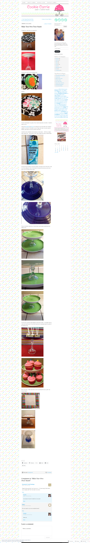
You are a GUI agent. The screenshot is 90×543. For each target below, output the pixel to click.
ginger (23, 504)
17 (63, 148)
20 (55, 150)
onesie (61, 106)
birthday (56, 90)
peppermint (61, 107)
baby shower (61, 89)
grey (63, 102)
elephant (61, 99)
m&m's (58, 105)
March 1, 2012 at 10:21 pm (26, 485)
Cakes (56, 61)
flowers (63, 99)
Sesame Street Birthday (59, 85)
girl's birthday (64, 101)
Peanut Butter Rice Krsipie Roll (60, 75)
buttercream (62, 93)
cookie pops (63, 98)
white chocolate (57, 117)
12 (67, 147)
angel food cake (56, 89)
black (65, 90)
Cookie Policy (21, 541)
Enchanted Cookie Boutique (28, 484)
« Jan (55, 152)
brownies (56, 93)
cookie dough (65, 97)
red (62, 110)
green (60, 102)
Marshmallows (58, 67)
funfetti (66, 99)
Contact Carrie (51, 2)
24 (63, 150)
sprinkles (63, 111)
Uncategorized (30, 472)
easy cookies (56, 99)
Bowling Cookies (58, 79)
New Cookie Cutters (59, 81)
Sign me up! (57, 51)
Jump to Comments (47, 23)
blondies (55, 91)
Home (23, 2)
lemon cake (65, 103)
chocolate (57, 96)
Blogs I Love (41, 2)
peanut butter (57, 107)
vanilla (57, 116)
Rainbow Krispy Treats (59, 78)
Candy (57, 62)
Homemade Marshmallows (60, 84)
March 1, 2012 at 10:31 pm (27, 495)
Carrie (24, 494)
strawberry (62, 113)
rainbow (59, 110)
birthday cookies (61, 90)
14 (57, 148)
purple (56, 110)
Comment (48, 537)
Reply (23, 492)
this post (32, 126)
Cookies (57, 64)
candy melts (58, 94)
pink (64, 108)
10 (63, 147)
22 (59, 150)
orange (64, 106)
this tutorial (27, 126)
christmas (61, 97)
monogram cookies (57, 106)
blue (58, 92)
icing (58, 103)
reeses (64, 110)
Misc (56, 68)
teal (60, 114)
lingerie (55, 105)
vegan (59, 116)
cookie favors (57, 98)
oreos (67, 106)
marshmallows (62, 105)
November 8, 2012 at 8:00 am (26, 505)
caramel (63, 94)
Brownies (57, 58)
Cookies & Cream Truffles (47, 19)
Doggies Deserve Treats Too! (60, 82)
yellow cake (65, 117)
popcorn (57, 109)
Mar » (57, 152)
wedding (64, 116)
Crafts (56, 65)
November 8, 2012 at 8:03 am (27, 514)
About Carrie (31, 2)
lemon (61, 103)
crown (66, 98)
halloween (65, 102)
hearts (55, 103)
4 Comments (49, 472)
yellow (61, 117)
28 (57, 151)
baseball (65, 89)
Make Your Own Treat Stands (31, 26)
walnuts (61, 116)
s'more (60, 111)
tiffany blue (63, 114)
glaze (55, 102)
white (67, 116)
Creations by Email (60, 43)
